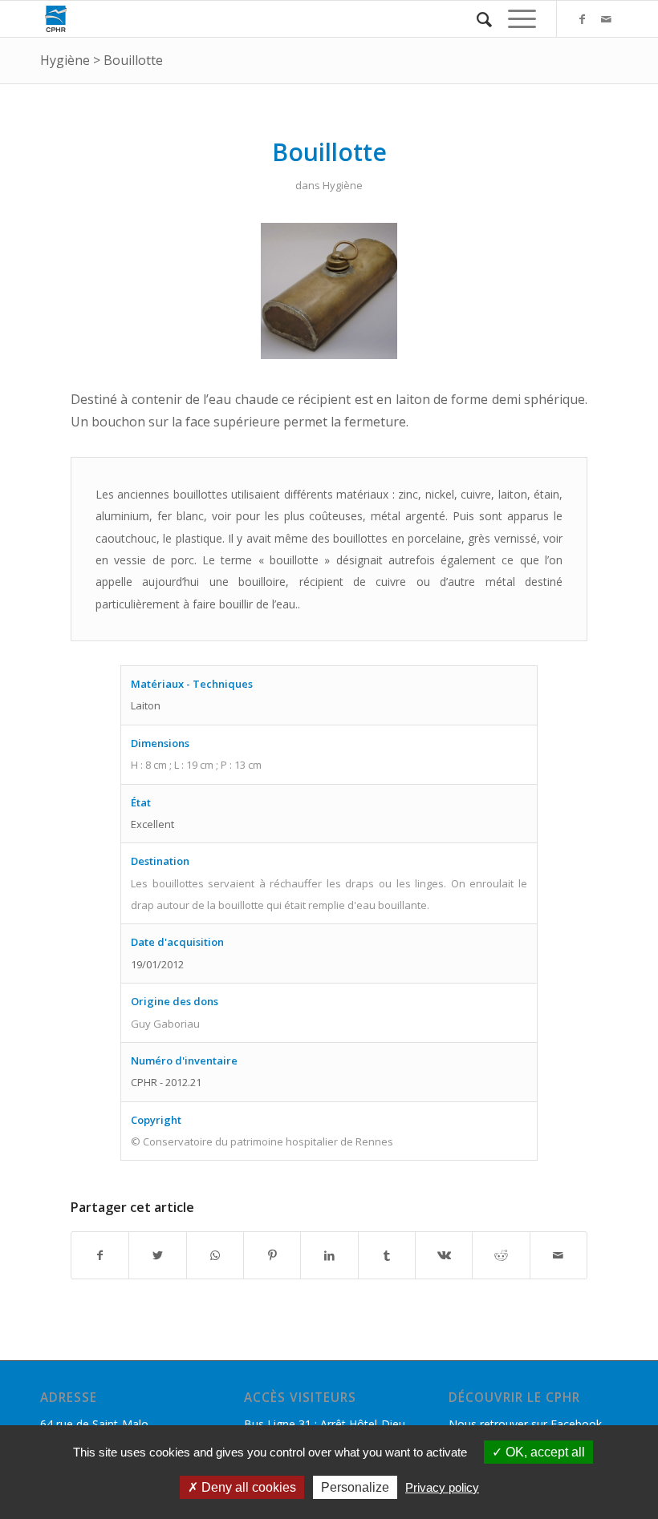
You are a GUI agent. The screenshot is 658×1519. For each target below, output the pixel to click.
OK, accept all (543, 1452)
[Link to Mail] (606, 19)
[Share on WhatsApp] (215, 1255)
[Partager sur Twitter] (157, 1255)
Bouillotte (133, 60)
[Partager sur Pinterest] (272, 1255)
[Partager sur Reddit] (501, 1255)
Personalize (355, 1487)
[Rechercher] (476, 19)
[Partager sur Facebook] (99, 1255)
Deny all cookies (247, 1487)
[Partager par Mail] (558, 1255)
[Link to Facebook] (582, 19)
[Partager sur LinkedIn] (329, 1255)
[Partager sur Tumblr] (387, 1255)
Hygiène (65, 60)
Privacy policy (442, 1487)
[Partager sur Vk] (444, 1255)
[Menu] (514, 19)
